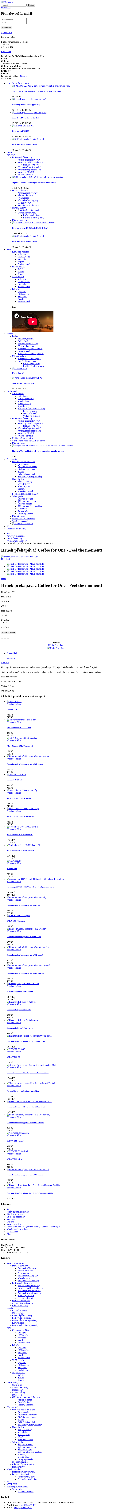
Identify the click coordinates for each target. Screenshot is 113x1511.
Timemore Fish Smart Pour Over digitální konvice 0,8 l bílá (30, 1193)
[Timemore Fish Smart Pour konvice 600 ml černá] (29, 1036)
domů (9, 533)
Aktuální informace (15, 1214)
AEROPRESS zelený (15, 1159)
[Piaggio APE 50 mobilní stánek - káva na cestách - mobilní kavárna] (42, 446)
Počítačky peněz (30, 411)
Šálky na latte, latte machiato (30, 506)
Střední (21, 271)
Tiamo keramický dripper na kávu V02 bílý (24, 937)
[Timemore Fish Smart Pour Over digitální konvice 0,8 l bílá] (33, 1185)
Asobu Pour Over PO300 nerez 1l (20, 835)
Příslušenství (12, 459)
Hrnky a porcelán (25, 513)
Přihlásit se (5, 7)
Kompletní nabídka (20, 252)
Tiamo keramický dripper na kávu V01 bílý (24, 905)
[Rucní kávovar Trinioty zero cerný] (23, 808)
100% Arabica (24, 257)
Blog (9, 1234)
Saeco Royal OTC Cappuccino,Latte (26, 118)
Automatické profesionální (29, 170)
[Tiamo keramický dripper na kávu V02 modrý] (28, 947)
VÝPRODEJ (12, 1484)
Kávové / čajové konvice (23, 1464)
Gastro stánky (13, 391)
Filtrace (21, 471)
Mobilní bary (23, 401)
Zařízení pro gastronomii (17, 1486)
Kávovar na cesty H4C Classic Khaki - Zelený (30, 228)
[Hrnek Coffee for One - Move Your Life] (19, 557)
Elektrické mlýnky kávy (33, 218)
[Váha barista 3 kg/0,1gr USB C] (27, 378)
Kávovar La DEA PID (20, 131)
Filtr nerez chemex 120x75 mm (19, 728)
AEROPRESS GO (13, 1057)
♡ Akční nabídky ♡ (18, 83)
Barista (10, 334)
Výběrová (22, 254)
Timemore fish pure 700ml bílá (19, 1010)
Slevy (9, 1209)
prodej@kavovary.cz (23, 1507)
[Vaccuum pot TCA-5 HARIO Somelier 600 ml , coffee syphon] (35, 879)
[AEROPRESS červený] (18, 1133)
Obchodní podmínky (16, 1217)
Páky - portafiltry (25, 481)
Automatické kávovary (27, 193)
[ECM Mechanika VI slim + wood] (28, 139)
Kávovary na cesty (20, 220)
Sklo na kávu (23, 511)
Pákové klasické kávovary (29, 160)
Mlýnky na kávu (19, 208)
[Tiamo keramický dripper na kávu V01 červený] (28, 1115)
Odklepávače (23, 341)
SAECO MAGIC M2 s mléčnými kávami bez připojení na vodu (36, 91)
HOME (10, 152)
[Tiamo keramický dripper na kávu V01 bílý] (26, 897)
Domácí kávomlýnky (27, 213)
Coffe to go (23, 396)
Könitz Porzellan (55, 645)
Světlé (20, 269)
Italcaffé (15, 289)
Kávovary (11, 155)
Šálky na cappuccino (27, 501)
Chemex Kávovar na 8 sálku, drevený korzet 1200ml (27, 1091)
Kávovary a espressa (16, 536)
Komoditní (22, 259)
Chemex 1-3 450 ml (14, 780)
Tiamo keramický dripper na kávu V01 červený (25, 1123)
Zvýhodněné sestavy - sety (23, 1303)
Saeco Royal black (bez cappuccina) (26, 104)
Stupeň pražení (18, 266)
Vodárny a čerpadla (31, 416)
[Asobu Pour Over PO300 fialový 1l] (23, 845)
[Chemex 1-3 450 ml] (16, 774)
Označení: (5, 592)
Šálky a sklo (17, 496)
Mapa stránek (12, 1231)
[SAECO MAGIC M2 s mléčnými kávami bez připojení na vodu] (41, 86)
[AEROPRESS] (14, 861)
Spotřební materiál (20, 521)
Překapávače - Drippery (28, 200)
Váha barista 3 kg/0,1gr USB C (24, 383)
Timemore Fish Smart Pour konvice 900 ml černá (26, 1107)
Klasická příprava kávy (28, 343)
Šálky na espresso (25, 499)
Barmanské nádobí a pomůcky (31, 353)
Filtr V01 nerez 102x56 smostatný (20, 746)
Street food (22, 406)
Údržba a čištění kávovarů (23, 461)
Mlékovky (22, 509)
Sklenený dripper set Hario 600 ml (20, 991)
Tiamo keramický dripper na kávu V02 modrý (25, 955)
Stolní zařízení (18, 1489)
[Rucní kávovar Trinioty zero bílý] (22, 790)
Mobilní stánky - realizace (23, 438)
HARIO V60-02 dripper (16, 921)
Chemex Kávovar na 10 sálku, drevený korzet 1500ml (28, 1073)
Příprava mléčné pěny (21, 1300)
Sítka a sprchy (24, 486)
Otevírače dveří (30, 413)
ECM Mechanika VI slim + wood (24, 144)
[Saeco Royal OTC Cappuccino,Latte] (29, 112)
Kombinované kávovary (28, 205)
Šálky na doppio (25, 504)
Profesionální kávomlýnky (29, 210)
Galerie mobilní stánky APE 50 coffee (28, 441)
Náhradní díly (18, 479)
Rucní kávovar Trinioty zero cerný (20, 816)
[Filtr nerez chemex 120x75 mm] (21, 720)
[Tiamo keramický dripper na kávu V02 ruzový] (28, 756)
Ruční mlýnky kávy (31, 215)
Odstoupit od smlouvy (16, 529)
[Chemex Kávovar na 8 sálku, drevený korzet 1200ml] (31, 1083)
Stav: (3, 597)
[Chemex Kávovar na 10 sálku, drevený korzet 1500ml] (31, 1065)
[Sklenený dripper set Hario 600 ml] (23, 983)
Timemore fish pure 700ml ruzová (20, 1028)
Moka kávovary (24, 203)
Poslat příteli (12, 653)
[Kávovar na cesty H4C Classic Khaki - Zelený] (33, 222)
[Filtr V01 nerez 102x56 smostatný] (22, 738)
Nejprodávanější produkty (18, 1212)
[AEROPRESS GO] (16, 1049)
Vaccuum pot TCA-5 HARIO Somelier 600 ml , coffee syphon (30, 887)
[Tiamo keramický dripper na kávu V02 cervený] (28, 965)
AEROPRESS (12, 869)
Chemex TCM (12, 709)
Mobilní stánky (24, 403)
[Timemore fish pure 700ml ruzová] (22, 1020)
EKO (9, 1482)
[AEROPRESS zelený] (17, 1151)
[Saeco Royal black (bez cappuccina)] (29, 99)
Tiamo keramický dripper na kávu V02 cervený (25, 973)
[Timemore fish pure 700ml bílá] (21, 1002)
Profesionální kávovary (22, 157)
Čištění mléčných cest (27, 469)
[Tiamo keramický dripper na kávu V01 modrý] (28, 1169)
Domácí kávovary (20, 190)
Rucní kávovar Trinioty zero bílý (19, 798)
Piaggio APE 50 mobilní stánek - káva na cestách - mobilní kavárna (38, 451)
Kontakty (11, 1219)
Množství (5, 627)
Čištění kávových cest (27, 466)
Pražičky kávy (18, 1467)
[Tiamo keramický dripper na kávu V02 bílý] (26, 929)
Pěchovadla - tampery (27, 346)
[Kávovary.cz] (7, 2)
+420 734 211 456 (28, 1505)
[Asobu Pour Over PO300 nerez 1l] (22, 827)
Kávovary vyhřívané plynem (30, 162)
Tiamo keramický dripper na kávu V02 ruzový (25, 764)
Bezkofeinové (24, 264)
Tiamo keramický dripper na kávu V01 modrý (25, 1175)
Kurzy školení (24, 351)
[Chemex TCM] (14, 701)
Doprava (10, 1222)
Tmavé (21, 274)
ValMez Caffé (18, 276)
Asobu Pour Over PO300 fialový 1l (20, 850)
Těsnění (21, 489)
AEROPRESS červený (15, 1141)
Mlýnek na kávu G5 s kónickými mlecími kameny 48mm (34, 182)
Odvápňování (23, 464)
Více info (5, 662)
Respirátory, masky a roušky (30, 476)
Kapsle (21, 262)
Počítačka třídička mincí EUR (25, 494)
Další (3, 578)
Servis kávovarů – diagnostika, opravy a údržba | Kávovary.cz (33, 1227)
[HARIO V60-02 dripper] (18, 915)
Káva (9, 249)
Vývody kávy (24, 484)
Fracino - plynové (31, 165)
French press (23, 198)
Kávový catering (19, 443)
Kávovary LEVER (26, 172)
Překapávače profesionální (29, 167)
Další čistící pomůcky (27, 474)
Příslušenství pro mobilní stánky (31, 408)
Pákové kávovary (25, 195)
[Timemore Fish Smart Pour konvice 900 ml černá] (29, 1101)
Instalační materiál (25, 491)
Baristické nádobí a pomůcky (30, 348)
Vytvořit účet (6, 32)
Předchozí (5, 559)
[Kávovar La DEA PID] (23, 126)
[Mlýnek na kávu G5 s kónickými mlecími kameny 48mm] (38, 177)
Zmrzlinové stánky (26, 398)
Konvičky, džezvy (25, 338)
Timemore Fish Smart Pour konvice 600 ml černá (26, 1041)
